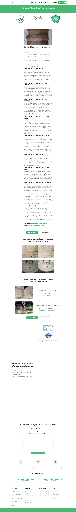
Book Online (54, 2)
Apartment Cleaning (29, 493)
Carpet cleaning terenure (38, 223)
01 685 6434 (41, 428)
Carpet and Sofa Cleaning (30, 495)
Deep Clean (33, 2)
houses (46, 216)
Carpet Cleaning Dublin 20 (44, 491)
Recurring (41, 2)
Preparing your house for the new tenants (25, 479)
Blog (54, 492)
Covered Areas (56, 494)
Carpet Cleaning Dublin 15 (44, 497)
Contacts (54, 498)
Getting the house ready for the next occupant (51, 479)
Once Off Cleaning (29, 500)
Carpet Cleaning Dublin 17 (44, 495)
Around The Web (28, 502)
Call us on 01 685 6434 (32, 232)
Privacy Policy (55, 500)
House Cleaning (28, 491)
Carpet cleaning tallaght (35, 225)
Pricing (54, 496)
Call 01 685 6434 (62, 2)
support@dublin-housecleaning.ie (56, 467)
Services (46, 2)
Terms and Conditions (57, 502)
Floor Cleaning (28, 497)
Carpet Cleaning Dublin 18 (44, 493)
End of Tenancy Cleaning (30, 498)
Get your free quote (44, 232)
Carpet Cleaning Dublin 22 (44, 498)
